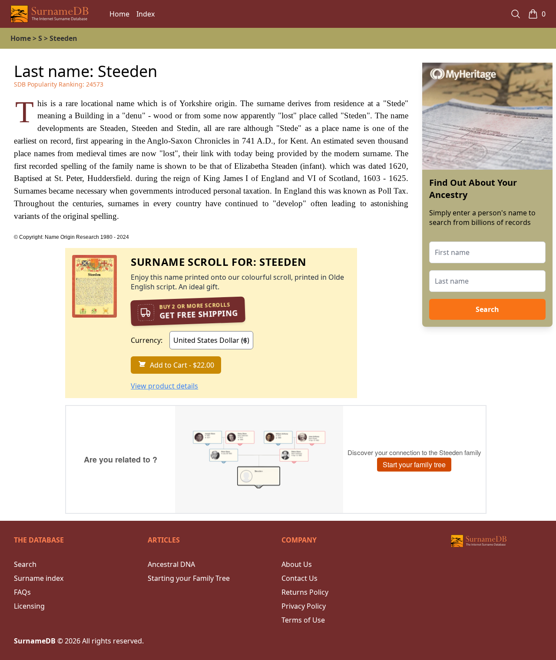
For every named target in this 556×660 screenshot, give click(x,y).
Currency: (146, 340)
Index (145, 14)
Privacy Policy (303, 606)
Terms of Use (303, 620)
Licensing (29, 606)
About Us (296, 564)
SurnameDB (35, 641)
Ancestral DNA (171, 564)
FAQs (22, 592)
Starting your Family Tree (189, 578)
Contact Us (299, 578)
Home (119, 14)
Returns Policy (304, 592)
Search (487, 309)
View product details (164, 386)
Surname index (38, 578)
